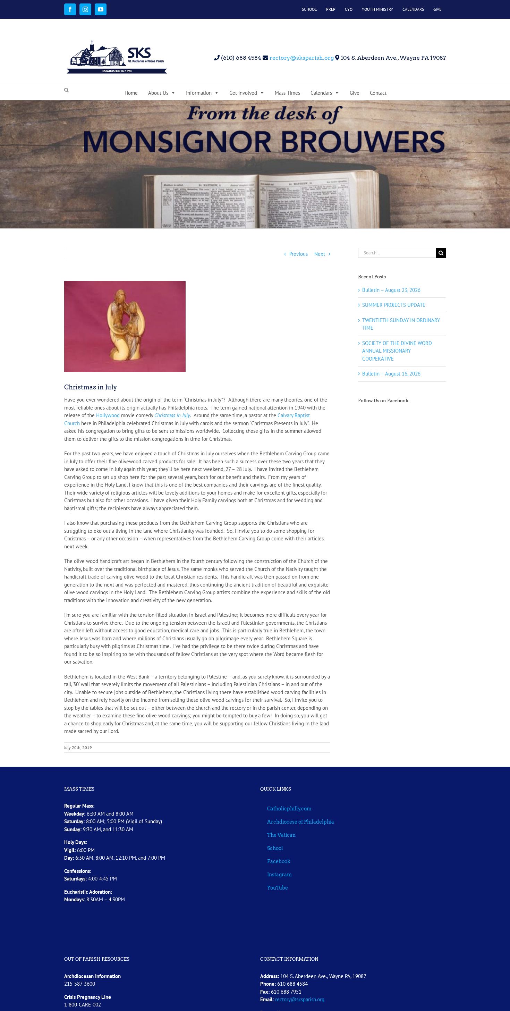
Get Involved (243, 93)
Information (199, 93)
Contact (378, 93)
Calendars (321, 93)
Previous (298, 254)
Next (319, 254)
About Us (158, 93)
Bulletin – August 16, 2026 (391, 373)
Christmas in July (172, 415)
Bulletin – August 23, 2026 (391, 290)
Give (354, 93)
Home (131, 93)
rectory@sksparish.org (301, 57)
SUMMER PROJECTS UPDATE (393, 305)
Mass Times (287, 93)
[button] (66, 90)
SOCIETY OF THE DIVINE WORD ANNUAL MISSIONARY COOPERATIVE (397, 351)
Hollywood (108, 415)
